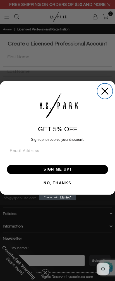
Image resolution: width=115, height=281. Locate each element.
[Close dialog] (105, 91)
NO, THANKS (57, 183)
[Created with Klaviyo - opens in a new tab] (57, 197)
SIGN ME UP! (57, 169)
